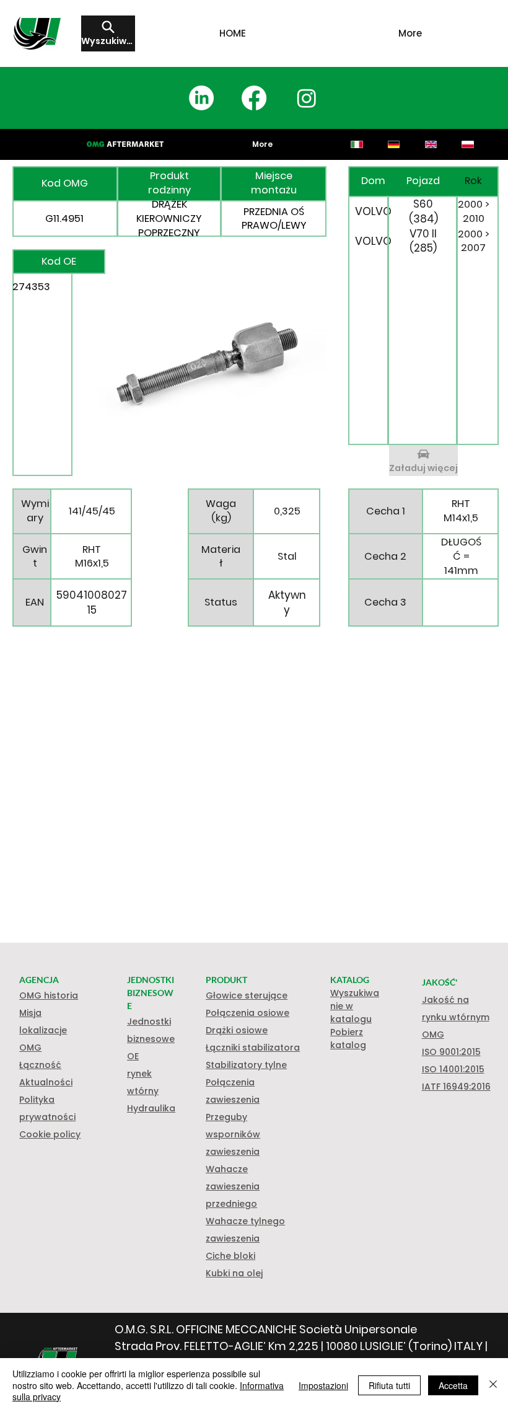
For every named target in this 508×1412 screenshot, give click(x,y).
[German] (393, 144)
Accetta (453, 1385)
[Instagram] (306, 98)
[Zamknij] (493, 1385)
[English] (430, 144)
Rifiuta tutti (389, 1385)
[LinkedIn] (201, 98)
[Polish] (467, 144)
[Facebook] (254, 98)
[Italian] (357, 144)
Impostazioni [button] (323, 1385)
